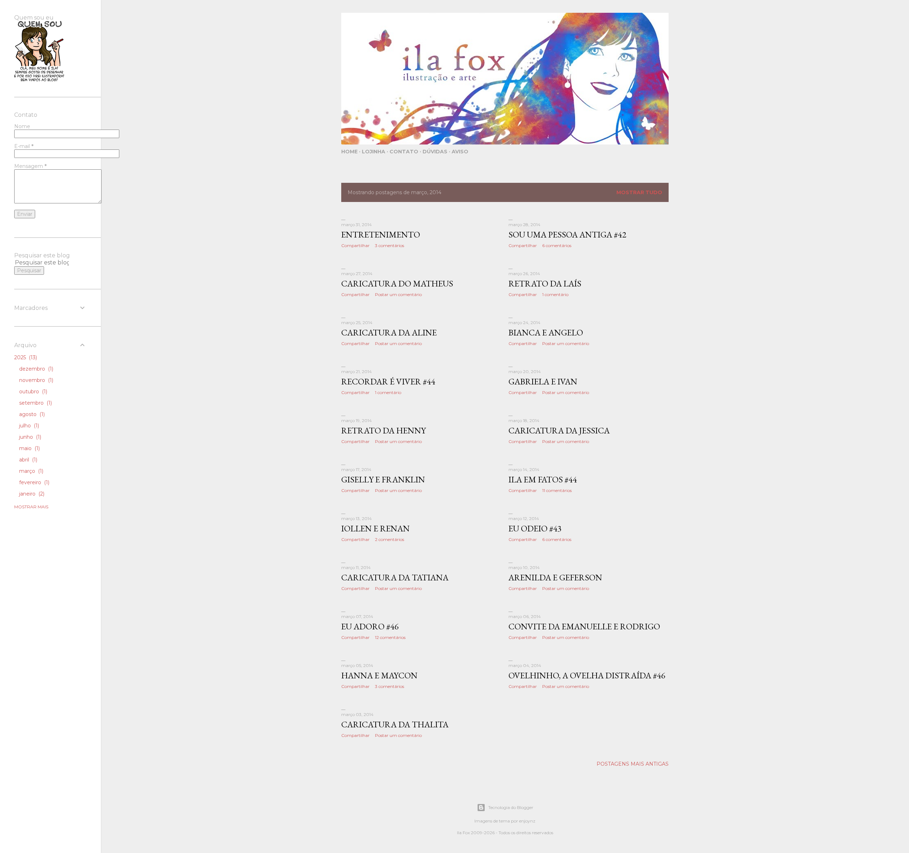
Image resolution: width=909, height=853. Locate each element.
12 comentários (390, 637)
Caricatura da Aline (389, 332)
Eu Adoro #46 (370, 626)
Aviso (460, 151)
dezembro (35, 369)
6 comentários (556, 245)
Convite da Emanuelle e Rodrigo (584, 626)
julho (28, 425)
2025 (25, 357)
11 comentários (557, 490)
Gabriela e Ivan (542, 381)
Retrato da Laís (544, 283)
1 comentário (555, 294)
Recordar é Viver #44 (388, 381)
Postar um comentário (398, 294)
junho (29, 437)
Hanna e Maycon (379, 675)
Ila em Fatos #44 (542, 479)
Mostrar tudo (639, 192)
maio (28, 448)
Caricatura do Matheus (397, 283)
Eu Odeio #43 (535, 528)
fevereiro (33, 482)
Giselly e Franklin (383, 479)
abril (27, 459)
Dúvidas (435, 151)
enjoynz (527, 821)
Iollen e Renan (375, 528)
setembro (34, 403)
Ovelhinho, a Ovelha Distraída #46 (586, 675)
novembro (35, 380)
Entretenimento (380, 234)
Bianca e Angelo (545, 332)
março (30, 471)
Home (349, 151)
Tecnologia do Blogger (510, 807)
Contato (404, 151)
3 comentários (389, 245)
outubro (32, 391)
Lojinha (373, 151)
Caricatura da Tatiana (394, 577)
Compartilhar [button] (355, 245)
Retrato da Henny (383, 430)
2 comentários (389, 539)
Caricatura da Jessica (559, 430)
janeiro (31, 494)
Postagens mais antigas (633, 764)
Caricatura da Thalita (394, 724)
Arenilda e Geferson (555, 577)
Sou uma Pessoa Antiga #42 (567, 234)
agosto (31, 414)
